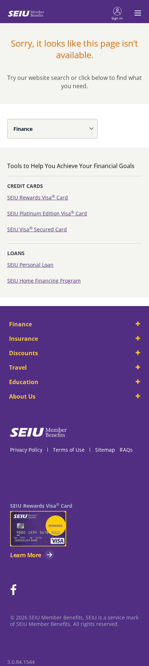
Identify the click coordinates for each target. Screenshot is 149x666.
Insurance (23, 339)
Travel (18, 367)
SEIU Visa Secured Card (37, 229)
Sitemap (105, 450)
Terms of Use (69, 450)
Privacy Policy (26, 450)
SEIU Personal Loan (30, 264)
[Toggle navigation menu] (135, 13)
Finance (23, 128)
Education (23, 382)
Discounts (23, 353)
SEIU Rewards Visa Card (37, 197)
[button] (117, 13)
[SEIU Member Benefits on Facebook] (13, 590)
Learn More (25, 555)
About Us (22, 396)
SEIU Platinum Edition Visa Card (47, 213)
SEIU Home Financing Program (44, 280)
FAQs (126, 450)
